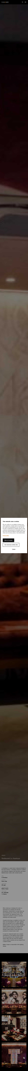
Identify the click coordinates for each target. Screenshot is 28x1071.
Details (13, 549)
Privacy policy (6, 535)
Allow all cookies (8, 540)
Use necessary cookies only (11, 544)
